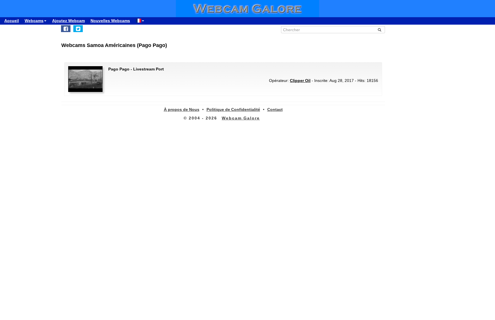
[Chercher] (379, 30)
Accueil (11, 20)
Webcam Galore (241, 118)
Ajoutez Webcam (68, 20)
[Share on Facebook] (66, 28)
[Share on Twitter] (78, 28)
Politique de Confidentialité (233, 109)
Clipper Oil (300, 80)
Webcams (34, 20)
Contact (275, 109)
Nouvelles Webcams (110, 20)
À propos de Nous (181, 109)
